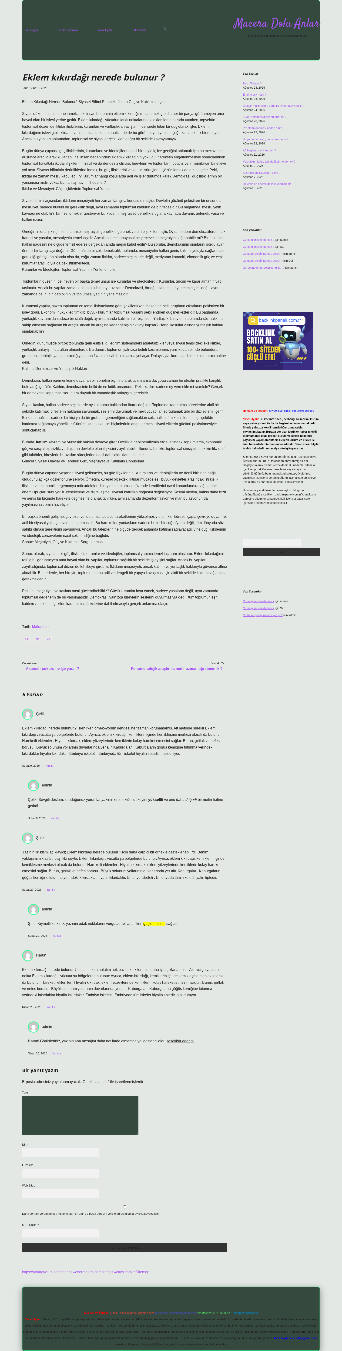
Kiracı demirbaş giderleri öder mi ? (264, 117)
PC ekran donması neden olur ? (263, 128)
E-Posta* (27, 1165)
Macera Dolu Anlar (277, 23)
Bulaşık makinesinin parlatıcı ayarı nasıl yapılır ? (273, 105)
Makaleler (40, 627)
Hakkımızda (138, 30)
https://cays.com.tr (120, 1272)
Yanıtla (49, 765)
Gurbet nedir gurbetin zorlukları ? (264, 267)
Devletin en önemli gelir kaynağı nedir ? (268, 184)
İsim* (25, 1144)
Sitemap (142, 1272)
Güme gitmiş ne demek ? (258, 239)
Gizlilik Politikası (67, 30)
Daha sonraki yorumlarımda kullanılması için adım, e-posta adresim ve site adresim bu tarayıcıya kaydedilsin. (90, 1213)
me (38, 639)
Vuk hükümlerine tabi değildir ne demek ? (269, 161)
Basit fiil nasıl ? (252, 83)
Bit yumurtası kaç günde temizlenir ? (265, 139)
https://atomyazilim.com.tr (43, 1272)
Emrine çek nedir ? (255, 94)
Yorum (26, 1092)
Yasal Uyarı (104, 30)
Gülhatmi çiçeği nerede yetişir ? (263, 253)
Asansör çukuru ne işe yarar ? (52, 669)
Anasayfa (32, 30)
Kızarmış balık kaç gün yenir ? (262, 172)
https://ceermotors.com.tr (84, 1272)
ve (48, 639)
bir (26, 639)
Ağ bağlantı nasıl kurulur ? (259, 150)
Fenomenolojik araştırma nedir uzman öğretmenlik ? (177, 669)
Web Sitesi (29, 1185)
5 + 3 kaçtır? (30, 1225)
